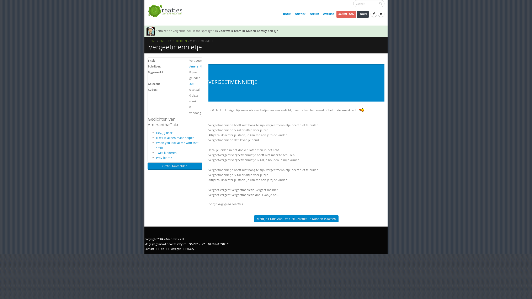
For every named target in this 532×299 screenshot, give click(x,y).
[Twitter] (381, 14)
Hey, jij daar (164, 133)
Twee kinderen (166, 153)
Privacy (189, 249)
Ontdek (300, 14)
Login (362, 14)
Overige (328, 14)
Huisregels (174, 249)
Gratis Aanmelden (174, 166)
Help (161, 249)
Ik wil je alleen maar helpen (175, 138)
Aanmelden (346, 14)
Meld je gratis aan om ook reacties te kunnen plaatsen (296, 219)
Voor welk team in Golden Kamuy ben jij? (248, 31)
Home (287, 14)
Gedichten (180, 41)
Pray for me (164, 158)
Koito (159, 31)
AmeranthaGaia (200, 66)
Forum (314, 14)
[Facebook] (374, 14)
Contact (149, 249)
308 (191, 84)
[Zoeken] (380, 3)
